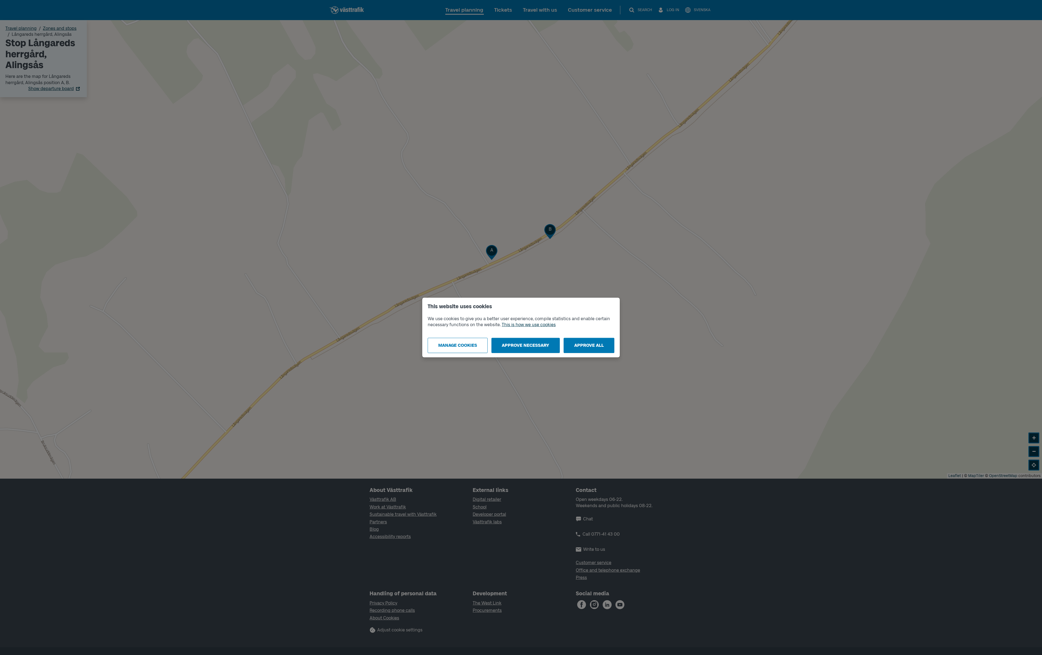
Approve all (589, 345)
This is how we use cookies (529, 324)
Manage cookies (457, 345)
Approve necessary (525, 345)
